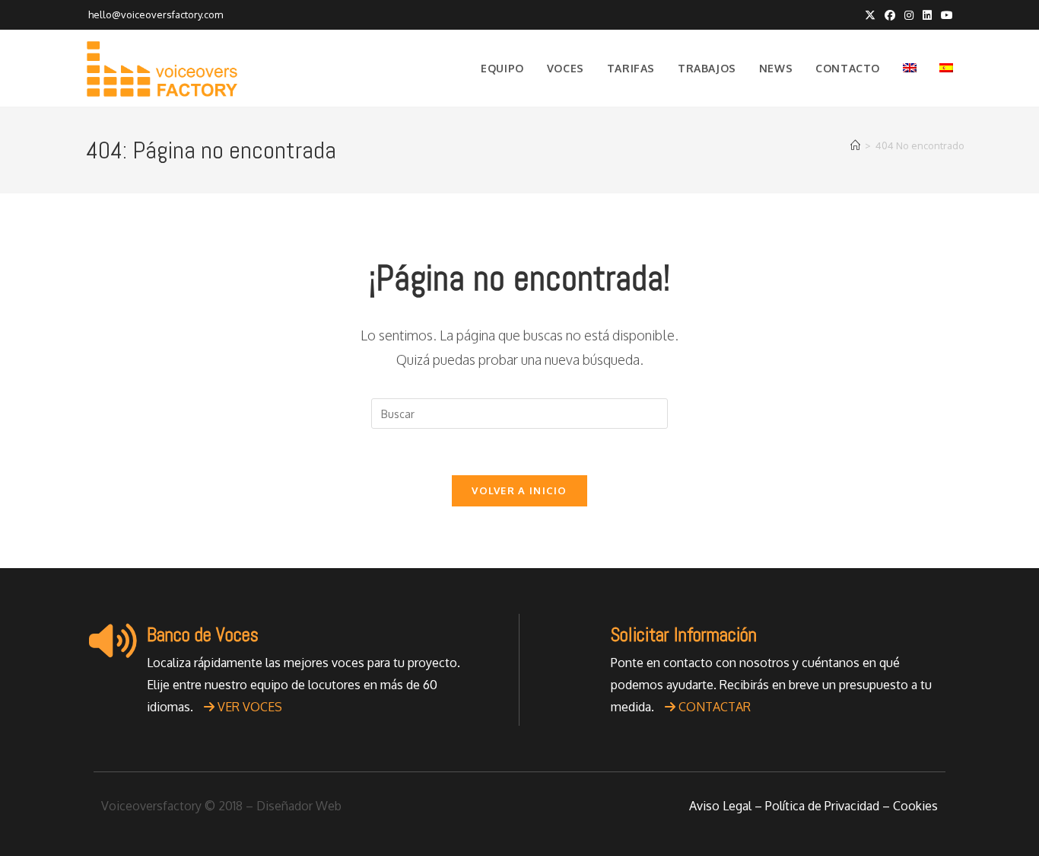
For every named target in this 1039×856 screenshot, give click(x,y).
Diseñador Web (299, 805)
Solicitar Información (684, 635)
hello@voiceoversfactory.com (154, 14)
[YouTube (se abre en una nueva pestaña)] (944, 15)
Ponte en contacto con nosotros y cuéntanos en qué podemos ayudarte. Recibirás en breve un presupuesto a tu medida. (771, 684)
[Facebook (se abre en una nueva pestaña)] (890, 15)
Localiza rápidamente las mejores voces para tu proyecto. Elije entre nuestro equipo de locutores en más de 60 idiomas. (303, 684)
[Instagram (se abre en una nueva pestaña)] (909, 15)
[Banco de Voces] (113, 640)
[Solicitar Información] (577, 640)
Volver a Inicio (519, 490)
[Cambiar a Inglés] (909, 68)
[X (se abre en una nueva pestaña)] (870, 15)
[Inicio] (855, 145)
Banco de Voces (203, 635)
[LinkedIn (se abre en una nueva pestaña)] (927, 15)
